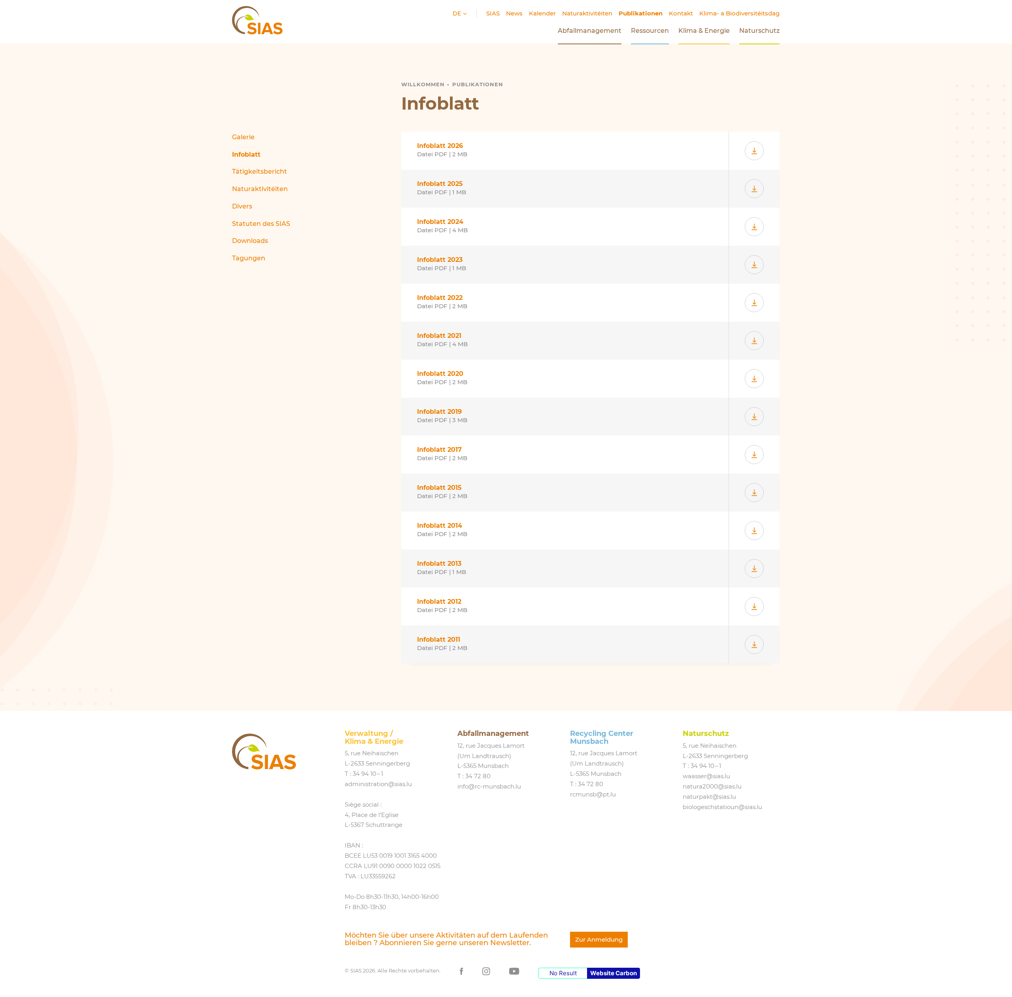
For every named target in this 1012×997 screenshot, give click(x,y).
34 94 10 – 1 (368, 773)
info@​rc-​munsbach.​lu (489, 786)
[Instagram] (486, 971)
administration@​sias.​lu (378, 784)
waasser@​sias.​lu (706, 776)
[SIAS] (264, 751)
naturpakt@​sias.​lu (709, 796)
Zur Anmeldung (599, 939)
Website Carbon (613, 973)
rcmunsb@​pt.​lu (593, 794)
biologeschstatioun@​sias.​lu (722, 807)
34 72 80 (478, 776)
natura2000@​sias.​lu (712, 786)
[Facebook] (461, 971)
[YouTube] (514, 971)
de (458, 13)
